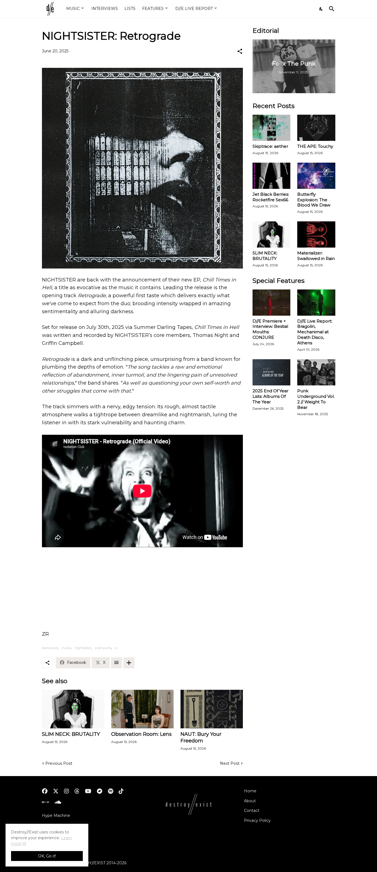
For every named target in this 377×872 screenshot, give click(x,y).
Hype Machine (56, 815)
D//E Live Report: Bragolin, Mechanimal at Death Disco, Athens (314, 332)
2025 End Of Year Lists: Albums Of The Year (270, 396)
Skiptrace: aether (270, 146)
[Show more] (128, 662)
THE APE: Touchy (315, 146)
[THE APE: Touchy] (316, 128)
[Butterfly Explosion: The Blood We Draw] (316, 176)
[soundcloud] (57, 802)
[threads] (77, 791)
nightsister (83, 648)
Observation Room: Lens (141, 734)
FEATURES (153, 8)
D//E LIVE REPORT (194, 8)
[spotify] (110, 791)
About (250, 800)
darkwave (50, 648)
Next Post (230, 763)
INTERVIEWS (104, 8)
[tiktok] (121, 791)
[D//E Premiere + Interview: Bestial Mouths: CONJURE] (272, 302)
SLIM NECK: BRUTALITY (71, 734)
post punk (103, 648)
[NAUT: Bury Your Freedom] (211, 709)
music (66, 648)
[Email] (116, 662)
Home (250, 790)
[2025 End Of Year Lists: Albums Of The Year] (272, 372)
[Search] (330, 9)
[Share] (240, 51)
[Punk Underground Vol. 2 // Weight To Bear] (316, 372)
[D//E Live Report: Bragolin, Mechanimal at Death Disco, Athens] (316, 302)
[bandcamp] (99, 791)
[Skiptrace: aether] (272, 128)
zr (116, 648)
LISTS (130, 8)
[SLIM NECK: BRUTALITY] (73, 709)
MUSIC (73, 8)
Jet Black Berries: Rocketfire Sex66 (271, 197)
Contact (251, 810)
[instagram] (66, 791)
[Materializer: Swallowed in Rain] (316, 234)
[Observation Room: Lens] (142, 709)
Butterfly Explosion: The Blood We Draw (313, 200)
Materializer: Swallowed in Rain (316, 255)
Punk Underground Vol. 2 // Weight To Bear (315, 399)
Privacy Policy (257, 820)
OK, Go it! (47, 856)
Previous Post (58, 763)
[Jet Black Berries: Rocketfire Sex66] (272, 176)
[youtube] (88, 791)
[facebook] (44, 791)
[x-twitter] (56, 791)
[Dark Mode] (321, 9)
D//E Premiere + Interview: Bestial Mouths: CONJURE (270, 329)
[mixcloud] (45, 802)
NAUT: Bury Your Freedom (200, 737)
